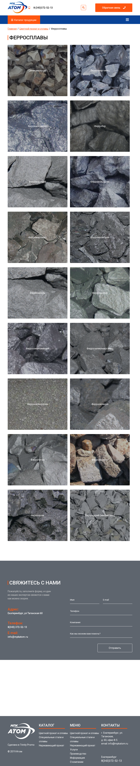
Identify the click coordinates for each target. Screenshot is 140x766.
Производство (78, 753)
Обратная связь (111, 7)
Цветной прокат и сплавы (33, 28)
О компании (76, 762)
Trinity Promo (27, 744)
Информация (77, 757)
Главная (12, 28)
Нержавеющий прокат (51, 745)
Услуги (74, 749)
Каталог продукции (25, 20)
